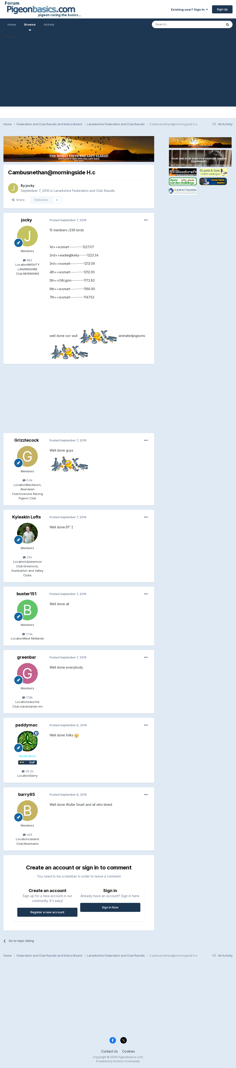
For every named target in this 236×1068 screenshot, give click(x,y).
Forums (10, 36)
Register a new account (47, 912)
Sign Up (222, 9)
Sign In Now (110, 907)
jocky (30, 185)
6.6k (29, 480)
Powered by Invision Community (118, 1061)
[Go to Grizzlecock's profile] (27, 456)
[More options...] (145, 220)
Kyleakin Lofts (26, 517)
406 (29, 834)
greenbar (26, 657)
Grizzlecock (26, 440)
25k (29, 557)
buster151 (26, 593)
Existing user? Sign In (188, 9)
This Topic (209, 24)
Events (29, 36)
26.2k (29, 771)
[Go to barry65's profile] (27, 810)
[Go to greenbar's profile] (27, 673)
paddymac (26, 725)
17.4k (29, 634)
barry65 (26, 794)
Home (12, 24)
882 (29, 260)
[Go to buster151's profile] (27, 610)
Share (19, 200)
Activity (49, 24)
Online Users (51, 36)
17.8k (29, 697)
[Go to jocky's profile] (13, 188)
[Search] (227, 24)
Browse (29, 24)
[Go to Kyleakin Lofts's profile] (27, 533)
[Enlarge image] (97, 336)
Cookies (128, 1051)
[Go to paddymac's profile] (27, 741)
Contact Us (109, 1051)
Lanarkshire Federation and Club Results (84, 191)
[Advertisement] (118, 74)
